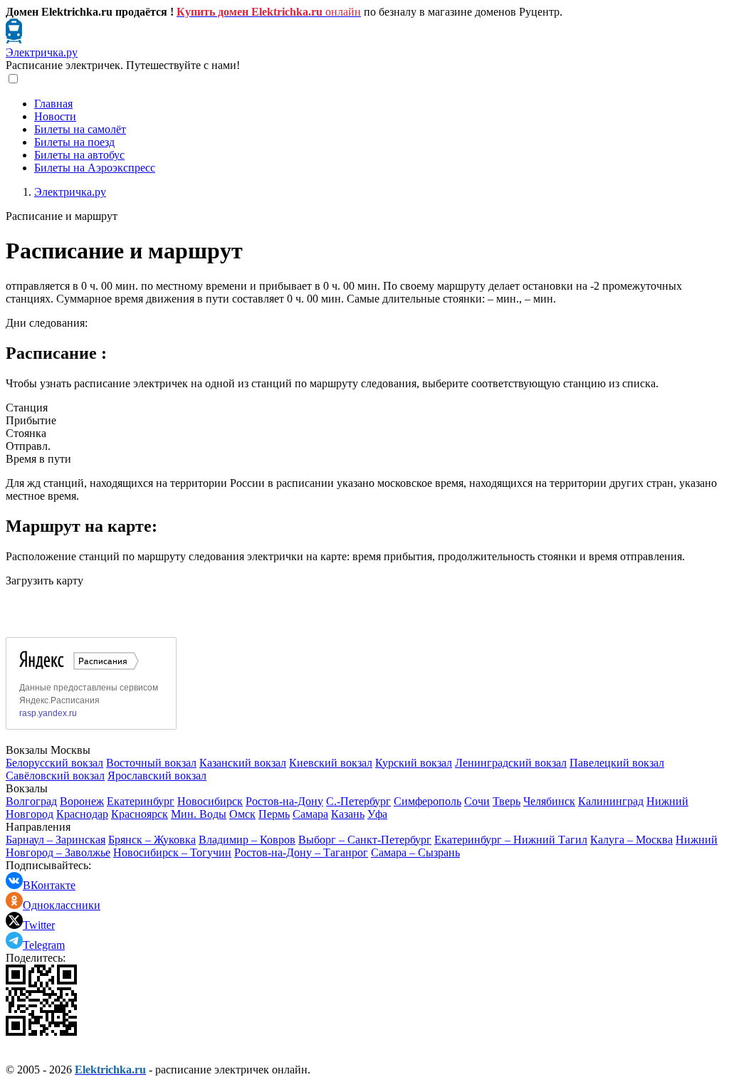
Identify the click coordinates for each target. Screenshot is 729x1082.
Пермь (274, 814)
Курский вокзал (413, 763)
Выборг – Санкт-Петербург (364, 840)
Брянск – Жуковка (152, 840)
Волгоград (31, 801)
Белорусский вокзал (54, 763)
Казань (347, 814)
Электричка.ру (42, 52)
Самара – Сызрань (415, 852)
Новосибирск (210, 801)
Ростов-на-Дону (284, 801)
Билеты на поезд (74, 142)
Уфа (377, 814)
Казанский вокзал (242, 763)
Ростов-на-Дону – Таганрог (301, 852)
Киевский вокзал (330, 763)
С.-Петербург (358, 801)
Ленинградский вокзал (511, 763)
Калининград (611, 801)
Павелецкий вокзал (617, 763)
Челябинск (549, 801)
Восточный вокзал (151, 763)
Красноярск (139, 814)
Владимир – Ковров (247, 840)
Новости (55, 116)
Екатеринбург (140, 801)
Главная (53, 104)
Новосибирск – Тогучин (172, 852)
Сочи (477, 801)
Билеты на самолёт (80, 129)
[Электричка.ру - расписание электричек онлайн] (14, 39)
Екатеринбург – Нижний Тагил (510, 840)
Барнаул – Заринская (55, 840)
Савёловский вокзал (55, 776)
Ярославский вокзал (156, 776)
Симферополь (427, 801)
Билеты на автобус (79, 155)
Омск (242, 814)
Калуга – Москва (631, 840)
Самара (310, 814)
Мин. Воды (198, 814)
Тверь (506, 801)
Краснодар (82, 814)
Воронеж (82, 801)
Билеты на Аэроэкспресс (94, 168)
